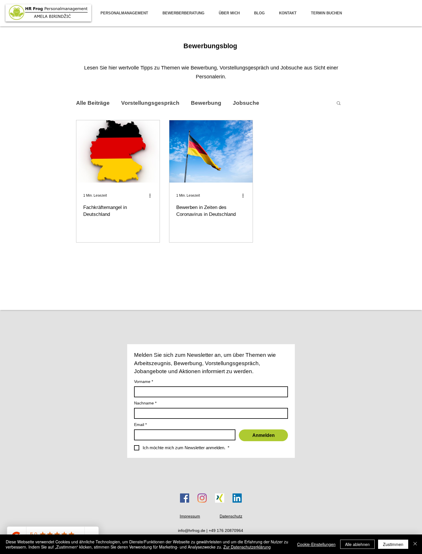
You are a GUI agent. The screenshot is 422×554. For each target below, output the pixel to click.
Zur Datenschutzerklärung (247, 547)
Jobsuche (246, 103)
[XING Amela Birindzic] (219, 498)
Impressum (190, 516)
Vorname (143, 381)
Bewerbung (206, 103)
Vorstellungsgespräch (150, 103)
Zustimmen (393, 544)
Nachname (145, 403)
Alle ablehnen (357, 544)
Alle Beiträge (93, 103)
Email (140, 424)
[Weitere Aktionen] (151, 195)
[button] (338, 103)
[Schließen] (415, 544)
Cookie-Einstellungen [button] (316, 544)
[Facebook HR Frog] (184, 498)
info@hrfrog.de (191, 530)
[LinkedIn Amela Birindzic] (237, 498)
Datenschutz (231, 516)
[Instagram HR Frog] (202, 498)
